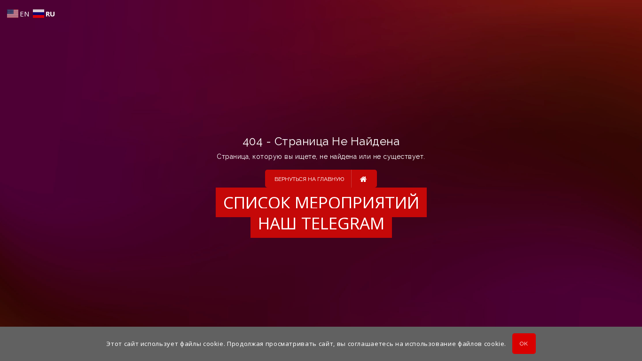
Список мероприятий (321, 202)
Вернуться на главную (309, 179)
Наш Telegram (321, 223)
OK (524, 344)
